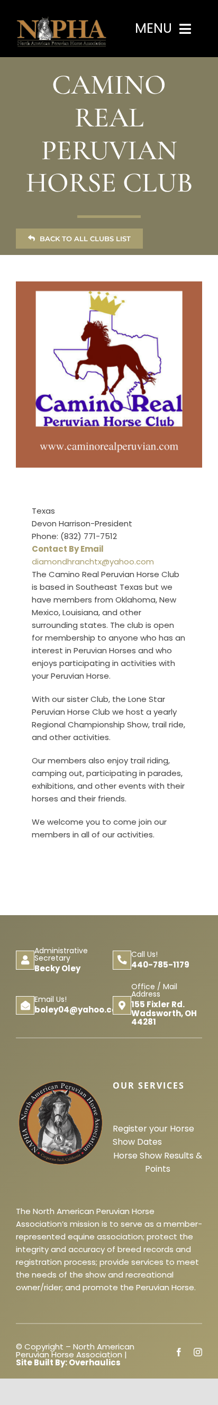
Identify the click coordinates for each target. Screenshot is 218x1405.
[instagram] (198, 1352)
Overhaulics (95, 1362)
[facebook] (179, 1352)
